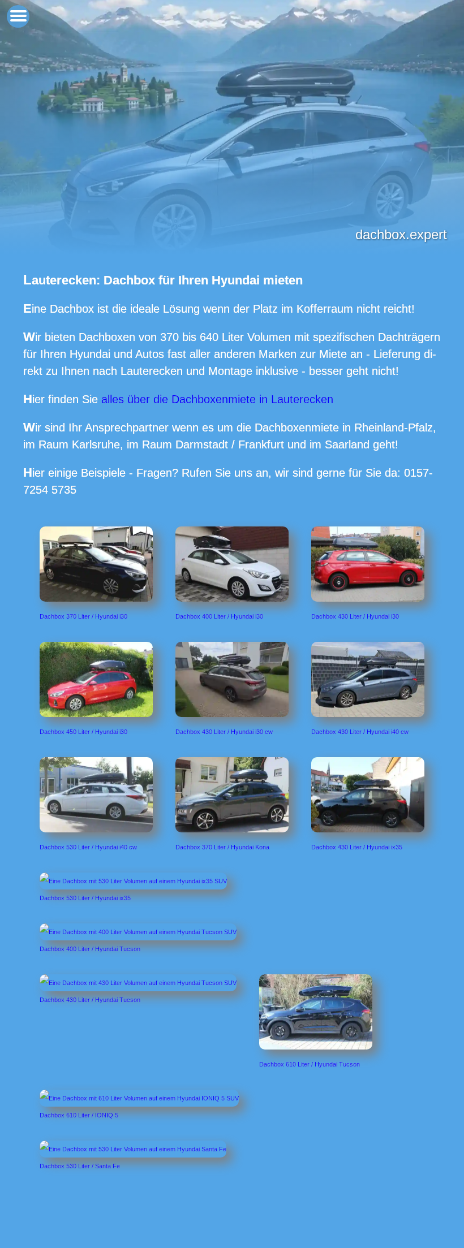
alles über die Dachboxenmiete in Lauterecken (217, 399)
